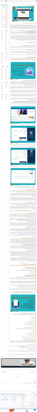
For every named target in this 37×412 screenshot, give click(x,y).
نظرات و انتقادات (23, 406)
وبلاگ (23, 401)
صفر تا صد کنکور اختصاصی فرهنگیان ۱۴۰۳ (23, 262)
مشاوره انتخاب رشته (14, 399)
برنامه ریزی (6, 9)
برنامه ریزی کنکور (20, 292)
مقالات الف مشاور (31, 4)
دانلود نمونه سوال (6, 16)
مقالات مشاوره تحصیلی (6, 28)
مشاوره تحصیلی (23, 210)
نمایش (28, 42)
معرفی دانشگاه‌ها (6, 24)
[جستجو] (7, 5)
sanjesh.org (32, 53)
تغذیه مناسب (6, 12)
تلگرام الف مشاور (23, 350)
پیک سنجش (6, 10)
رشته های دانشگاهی (5, 17)
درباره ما (23, 404)
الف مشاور (34, 4)
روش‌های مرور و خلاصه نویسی (5, 21)
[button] (36, 1)
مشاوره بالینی (6, 22)
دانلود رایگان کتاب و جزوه (5, 14)
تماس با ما (23, 402)
